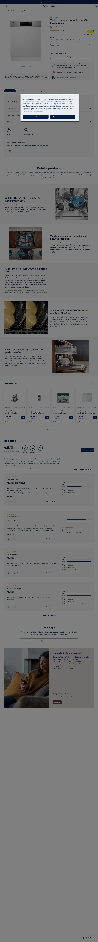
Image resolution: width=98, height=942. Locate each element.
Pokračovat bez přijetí (72, 96)
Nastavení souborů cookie (36, 116)
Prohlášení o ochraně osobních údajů (33, 111)
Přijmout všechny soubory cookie (62, 116)
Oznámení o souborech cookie (67, 110)
